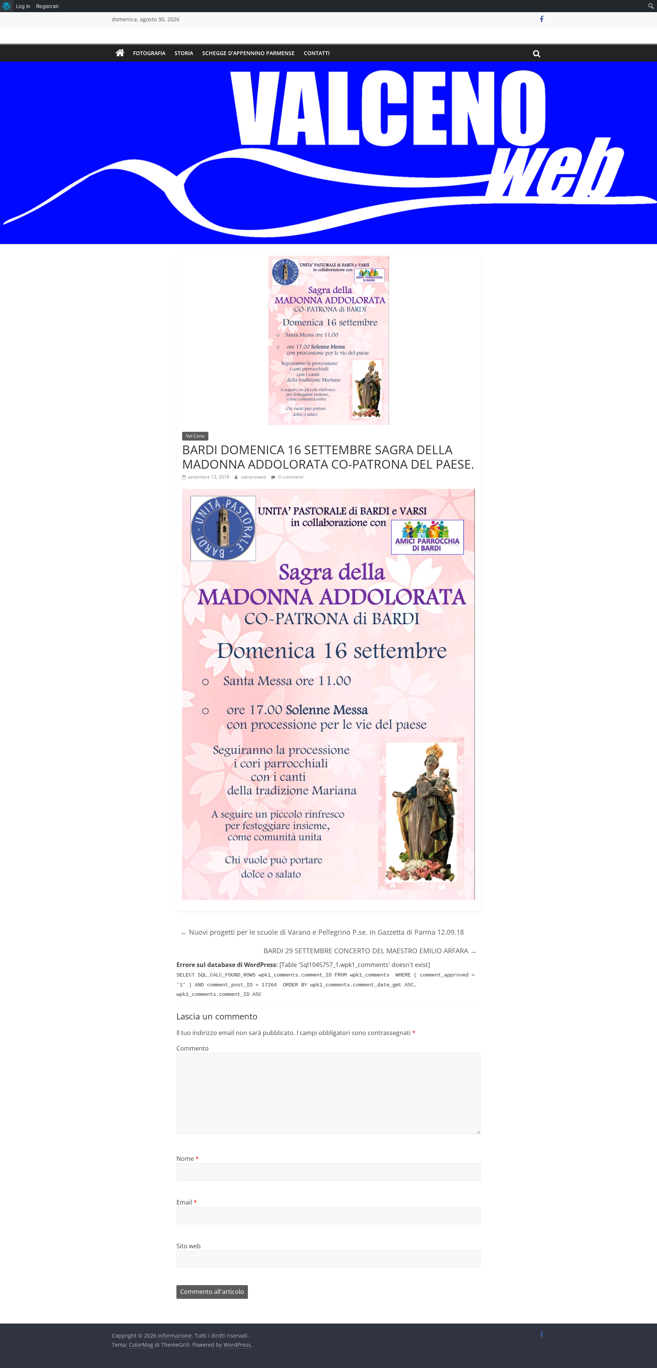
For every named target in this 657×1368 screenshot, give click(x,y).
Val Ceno (195, 436)
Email (186, 1202)
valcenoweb (254, 477)
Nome (187, 1158)
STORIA (184, 53)
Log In (23, 6)
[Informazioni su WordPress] (6, 6)
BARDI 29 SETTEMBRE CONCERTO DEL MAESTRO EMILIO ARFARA (370, 950)
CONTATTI (317, 53)
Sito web (188, 1246)
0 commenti (290, 477)
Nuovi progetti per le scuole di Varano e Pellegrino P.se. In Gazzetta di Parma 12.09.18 (322, 932)
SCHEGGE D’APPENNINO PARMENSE (248, 53)
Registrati (47, 6)
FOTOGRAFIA (149, 53)
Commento (192, 1048)
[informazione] (120, 53)
